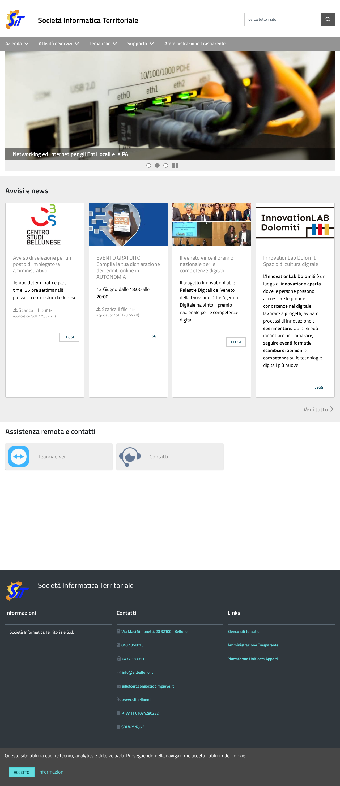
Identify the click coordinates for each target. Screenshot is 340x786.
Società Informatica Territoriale (88, 20)
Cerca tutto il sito (262, 19)
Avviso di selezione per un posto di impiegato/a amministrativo (42, 264)
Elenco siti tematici (244, 631)
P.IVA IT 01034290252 (140, 713)
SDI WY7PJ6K (132, 727)
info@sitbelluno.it (137, 672)
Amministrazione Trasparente (195, 43)
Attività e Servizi (55, 43)
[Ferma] (175, 165)
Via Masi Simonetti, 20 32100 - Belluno (154, 631)
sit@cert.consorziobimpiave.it (148, 686)
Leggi (69, 337)
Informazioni (52, 771)
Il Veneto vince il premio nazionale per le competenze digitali (207, 264)
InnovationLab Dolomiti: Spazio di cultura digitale (290, 261)
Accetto (21, 772)
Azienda (13, 43)
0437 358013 (132, 645)
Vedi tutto (316, 409)
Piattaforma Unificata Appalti (253, 659)
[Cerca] (328, 19)
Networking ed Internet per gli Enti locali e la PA (70, 154)
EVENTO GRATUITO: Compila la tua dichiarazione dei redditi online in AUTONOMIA (128, 267)
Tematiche (100, 43)
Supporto (137, 43)
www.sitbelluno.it (137, 700)
